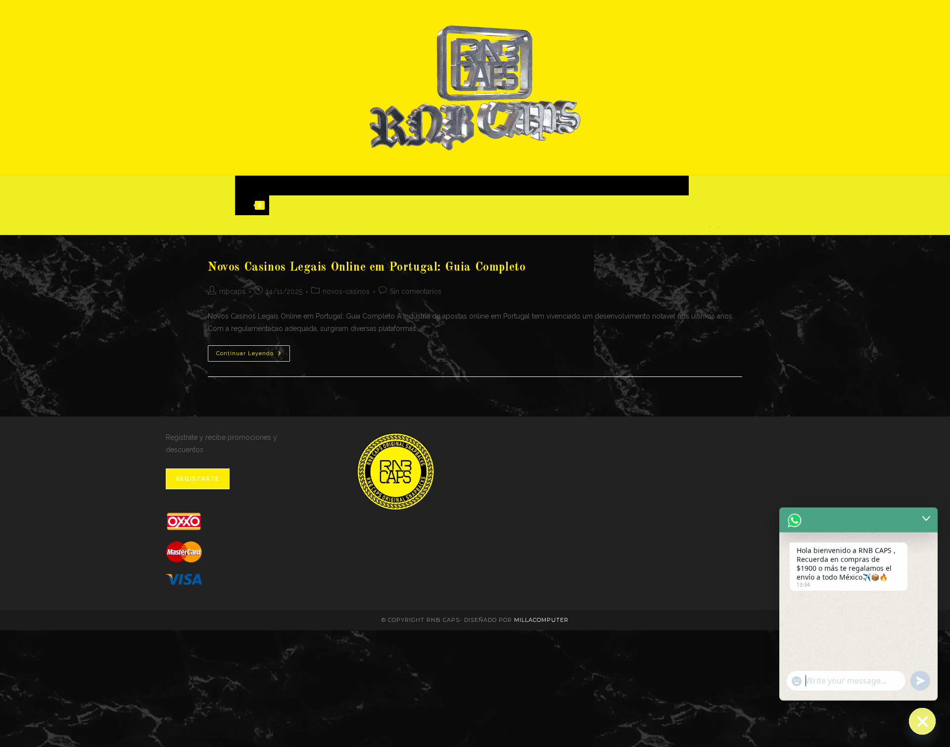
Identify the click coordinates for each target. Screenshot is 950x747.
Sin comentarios (415, 291)
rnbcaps (232, 291)
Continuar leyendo (253, 356)
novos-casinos (346, 291)
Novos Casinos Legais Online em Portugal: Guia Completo (366, 268)
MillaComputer (541, 619)
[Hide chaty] (922, 721)
